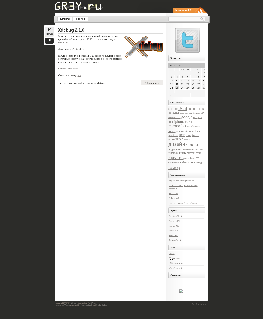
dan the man (194, 113)
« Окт (173, 95)
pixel (190, 126)
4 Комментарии (152, 83)
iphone (179, 121)
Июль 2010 (174, 226)
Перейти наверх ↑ (199, 304)
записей (174, 258)
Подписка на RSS (182, 10)
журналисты (176, 149)
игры (199, 149)
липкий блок (190, 158)
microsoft (175, 126)
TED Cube (173, 193)
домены (192, 144)
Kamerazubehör (86, 305)
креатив (176, 157)
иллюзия (174, 153)
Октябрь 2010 (175, 216)
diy (202, 112)
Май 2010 (173, 235)
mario (188, 121)
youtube (173, 135)
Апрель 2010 (175, 240)
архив (188, 136)
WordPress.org (175, 268)
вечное (171, 139)
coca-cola (184, 113)
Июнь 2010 (174, 230)
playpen (197, 126)
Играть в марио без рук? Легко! (183, 203)
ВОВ (182, 135)
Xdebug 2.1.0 (71, 30)
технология (173, 163)
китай (197, 153)
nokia (185, 126)
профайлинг (100, 83)
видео (179, 138)
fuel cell (177, 118)
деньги (187, 139)
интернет (186, 153)
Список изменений (68, 68)
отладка (89, 83)
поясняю (63, 42)
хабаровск (187, 162)
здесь (78, 75)
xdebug (81, 83)
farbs (170, 118)
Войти (172, 253)
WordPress (92, 303)
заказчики (189, 150)
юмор (174, 167)
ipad (171, 121)
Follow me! (174, 198)
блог (195, 135)
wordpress (195, 131)
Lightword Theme (63, 305)
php (75, 83)
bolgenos (173, 112)
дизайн (176, 144)
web (172, 130)
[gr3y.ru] (80, 9)
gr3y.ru (197, 117)
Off (49, 40)
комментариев (177, 263)
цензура (199, 163)
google (187, 116)
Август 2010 (175, 221)
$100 (170, 109)
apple (201, 108)
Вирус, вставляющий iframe (181, 180)
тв (197, 158)
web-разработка (183, 131)
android (192, 108)
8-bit (182, 108)
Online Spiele (101, 305)
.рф (176, 108)
